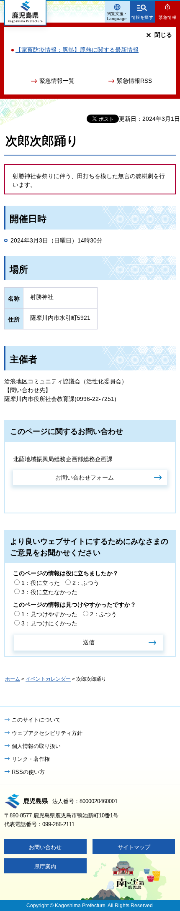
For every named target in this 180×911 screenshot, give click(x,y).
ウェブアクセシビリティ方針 (47, 733)
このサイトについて (36, 720)
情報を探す (142, 17)
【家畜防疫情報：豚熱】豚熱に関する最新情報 (77, 49)
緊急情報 (167, 17)
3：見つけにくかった (49, 623)
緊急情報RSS (134, 80)
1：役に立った (40, 582)
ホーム (12, 679)
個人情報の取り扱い (36, 746)
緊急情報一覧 (57, 80)
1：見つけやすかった (49, 614)
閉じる (163, 34)
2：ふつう (85, 582)
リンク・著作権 (31, 759)
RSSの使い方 (28, 772)
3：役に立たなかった (49, 592)
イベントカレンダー (48, 679)
